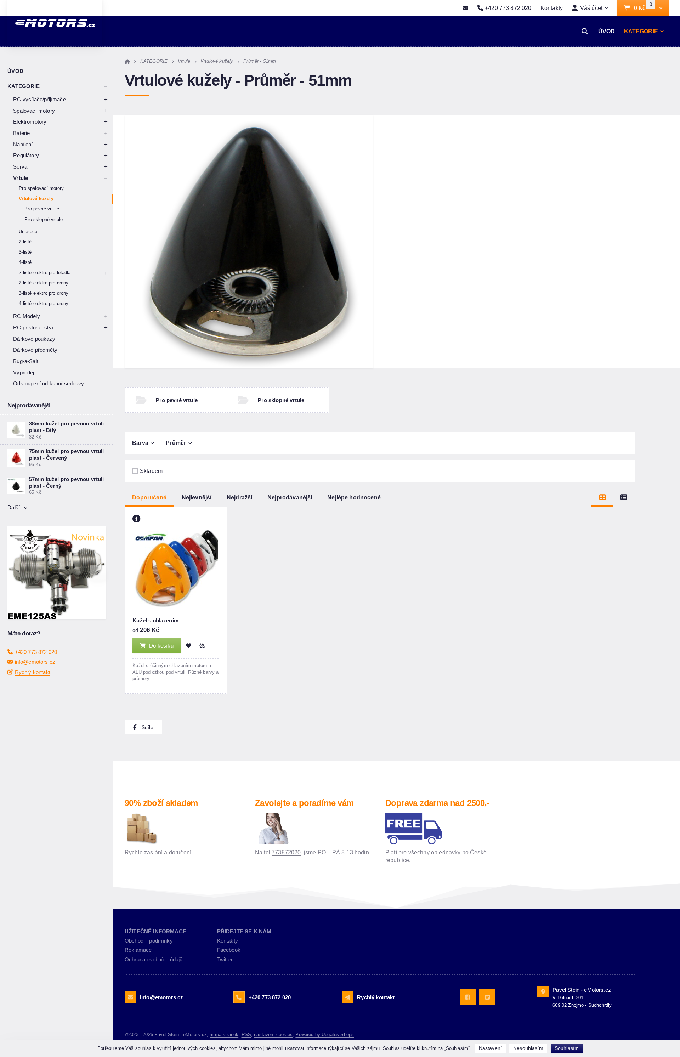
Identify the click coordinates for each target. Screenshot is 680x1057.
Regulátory (26, 155)
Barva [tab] (140, 443)
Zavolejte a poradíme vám (304, 803)
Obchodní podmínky (149, 941)
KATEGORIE (641, 31)
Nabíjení (23, 144)
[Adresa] (543, 991)
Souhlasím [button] (567, 1048)
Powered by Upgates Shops (324, 1034)
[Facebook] (468, 997)
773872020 (286, 852)
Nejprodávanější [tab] (289, 497)
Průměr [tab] (176, 443)
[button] (661, 8)
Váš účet (591, 8)
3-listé (25, 252)
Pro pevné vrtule (41, 208)
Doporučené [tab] (149, 497)
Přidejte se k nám (244, 931)
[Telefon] (239, 997)
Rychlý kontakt (32, 692)
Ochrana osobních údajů (154, 959)
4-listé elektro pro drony (43, 303)
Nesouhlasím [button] (528, 1048)
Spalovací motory (34, 111)
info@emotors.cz (35, 682)
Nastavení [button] (490, 1048)
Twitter (225, 959)
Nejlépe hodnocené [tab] (354, 497)
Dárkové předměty (35, 350)
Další (13, 507)
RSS (246, 1034)
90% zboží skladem (161, 803)
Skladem (151, 471)
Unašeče (28, 231)
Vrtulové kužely (36, 198)
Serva (20, 167)
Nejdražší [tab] (239, 497)
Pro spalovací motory (41, 188)
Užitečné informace (155, 931)
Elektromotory (29, 122)
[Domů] (127, 61)
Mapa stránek (224, 1034)
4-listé (25, 262)
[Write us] (347, 997)
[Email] (465, 8)
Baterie (21, 133)
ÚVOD (606, 31)
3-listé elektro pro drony (43, 293)
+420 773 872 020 (36, 672)
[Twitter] (487, 997)
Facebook (228, 950)
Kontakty (551, 8)
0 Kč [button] (643, 8)
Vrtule (20, 178)
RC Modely (26, 316)
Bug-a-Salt (25, 361)
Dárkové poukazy (34, 339)
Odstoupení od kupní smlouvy (48, 383)
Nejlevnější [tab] (197, 497)
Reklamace (138, 950)
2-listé (25, 241)
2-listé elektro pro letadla (44, 272)
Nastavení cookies (273, 1034)
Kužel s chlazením (155, 620)
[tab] (602, 497)
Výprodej (23, 372)
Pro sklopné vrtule (43, 219)
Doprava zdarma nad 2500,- (437, 803)
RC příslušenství (33, 327)
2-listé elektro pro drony (43, 283)
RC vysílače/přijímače (39, 99)
